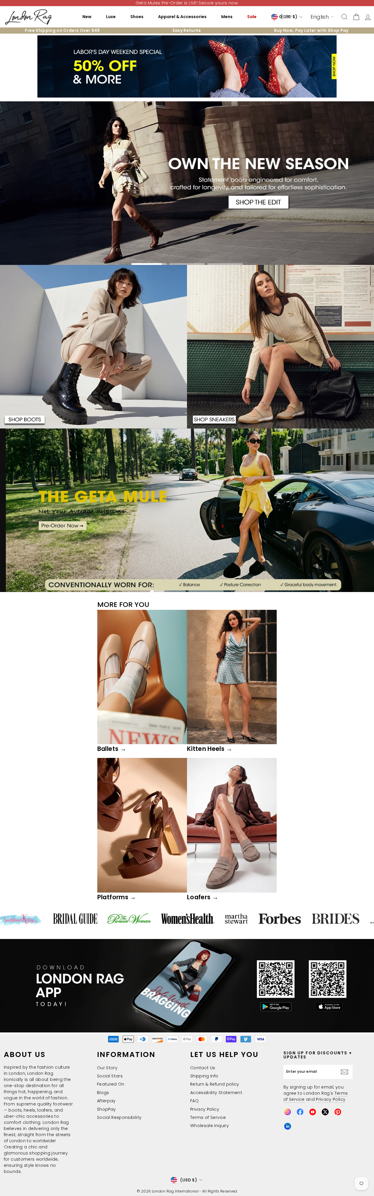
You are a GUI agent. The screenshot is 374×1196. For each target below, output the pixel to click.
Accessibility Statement (216, 1093)
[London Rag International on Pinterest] (338, 1112)
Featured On (110, 1084)
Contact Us (202, 1068)
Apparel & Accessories (182, 17)
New (86, 17)
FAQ (194, 1101)
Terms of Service (208, 1117)
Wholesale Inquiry (209, 1126)
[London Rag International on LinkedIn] (287, 1126)
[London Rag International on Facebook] (300, 1112)
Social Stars (110, 1076)
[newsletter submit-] (346, 1072)
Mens (227, 17)
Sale (252, 17)
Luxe (111, 17)
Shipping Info (204, 1076)
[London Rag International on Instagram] (287, 1112)
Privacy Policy (204, 1109)
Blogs (103, 1093)
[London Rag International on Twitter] (325, 1112)
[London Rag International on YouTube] (313, 1112)
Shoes (136, 17)
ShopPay (106, 1109)
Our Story (107, 1068)
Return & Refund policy (214, 1084)
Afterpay (106, 1101)
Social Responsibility (119, 1117)
